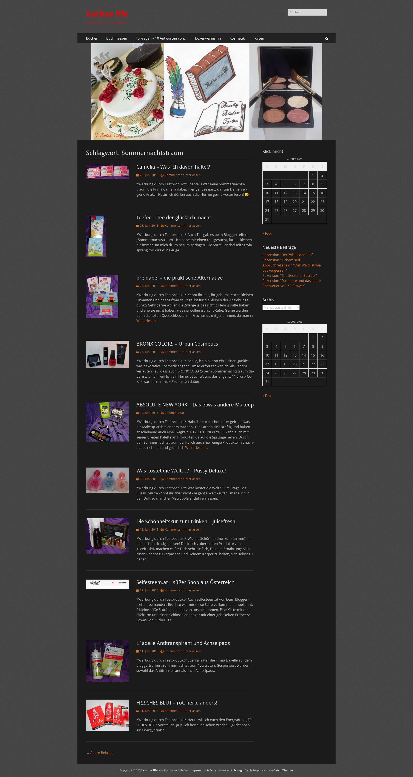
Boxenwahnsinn (208, 38)
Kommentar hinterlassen (183, 175)
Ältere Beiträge (100, 752)
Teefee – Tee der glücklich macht (173, 218)
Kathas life (107, 13)
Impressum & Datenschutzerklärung (216, 770)
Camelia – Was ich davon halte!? (173, 167)
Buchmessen (116, 38)
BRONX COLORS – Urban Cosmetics (177, 344)
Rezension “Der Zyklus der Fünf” (288, 254)
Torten (258, 38)
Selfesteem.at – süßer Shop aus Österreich (185, 582)
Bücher (92, 38)
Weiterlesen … (147, 320)
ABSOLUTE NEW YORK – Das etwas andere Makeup (195, 405)
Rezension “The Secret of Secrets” (289, 275)
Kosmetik (237, 38)
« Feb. (267, 233)
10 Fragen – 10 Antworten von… (161, 38)
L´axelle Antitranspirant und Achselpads (183, 643)
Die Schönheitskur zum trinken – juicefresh (185, 522)
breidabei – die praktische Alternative (179, 278)
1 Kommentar (174, 413)
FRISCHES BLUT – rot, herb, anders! (176, 703)
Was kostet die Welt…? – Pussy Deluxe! (181, 471)
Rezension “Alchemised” (281, 260)
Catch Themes (283, 770)
